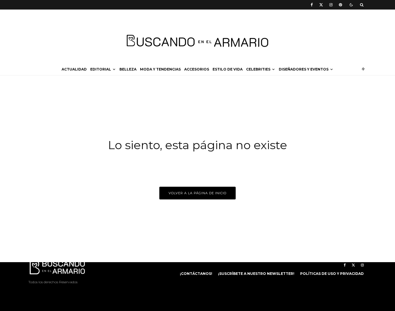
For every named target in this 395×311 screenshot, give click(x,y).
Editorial (100, 69)
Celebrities (258, 69)
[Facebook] (311, 5)
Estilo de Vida (228, 69)
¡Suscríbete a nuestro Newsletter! (256, 273)
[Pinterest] (340, 5)
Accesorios (196, 69)
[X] (321, 5)
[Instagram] (331, 5)
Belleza (127, 69)
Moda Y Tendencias (160, 69)
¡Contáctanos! (196, 273)
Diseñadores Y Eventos (303, 69)
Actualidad (74, 69)
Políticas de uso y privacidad (332, 273)
